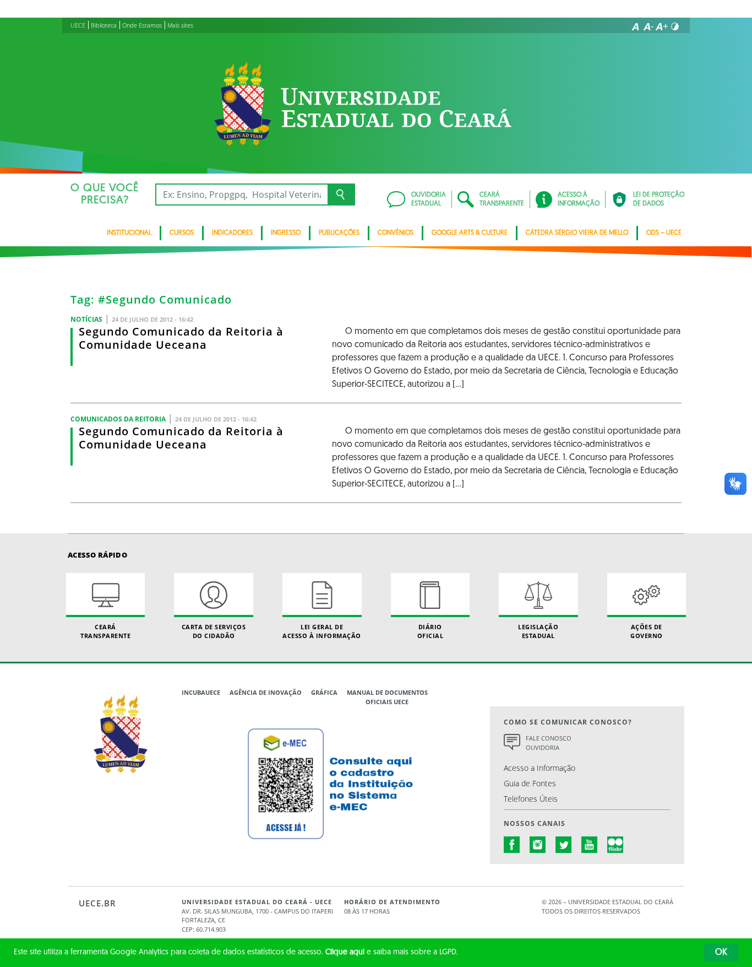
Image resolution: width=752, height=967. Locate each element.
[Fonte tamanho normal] (635, 26)
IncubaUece (201, 692)
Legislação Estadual (538, 631)
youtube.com (589, 844)
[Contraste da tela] (675, 26)
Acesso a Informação (539, 768)
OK (721, 952)
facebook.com (512, 844)
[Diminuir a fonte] (648, 26)
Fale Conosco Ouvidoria (548, 743)
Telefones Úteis (531, 798)
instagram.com (538, 844)
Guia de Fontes (530, 783)
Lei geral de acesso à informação (321, 631)
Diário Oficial (430, 631)
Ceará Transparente (105, 631)
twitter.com (563, 844)
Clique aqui (344, 952)
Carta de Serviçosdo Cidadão (214, 631)
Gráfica (324, 692)
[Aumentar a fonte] (661, 26)
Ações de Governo (646, 631)
